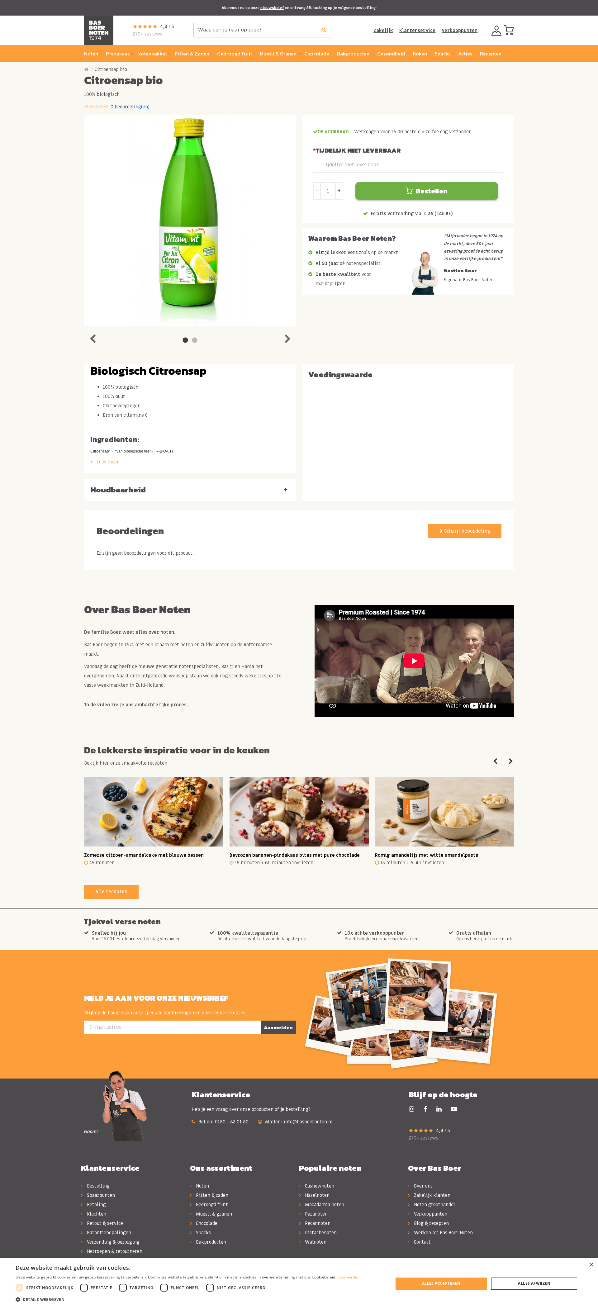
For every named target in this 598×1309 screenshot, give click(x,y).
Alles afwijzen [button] (534, 1283)
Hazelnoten (317, 1195)
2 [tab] (195, 340)
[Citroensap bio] (190, 220)
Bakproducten (210, 1242)
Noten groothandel (434, 1205)
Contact (422, 1242)
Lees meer (108, 462)
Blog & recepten (431, 1223)
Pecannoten (317, 1223)
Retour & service (104, 1223)
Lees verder (348, 1277)
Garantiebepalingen (108, 1233)
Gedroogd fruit (211, 1205)
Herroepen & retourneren (114, 1251)
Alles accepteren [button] (441, 1283)
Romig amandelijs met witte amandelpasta (426, 855)
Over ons (423, 1186)
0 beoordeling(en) (130, 107)
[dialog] (299, 1283)
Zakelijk (383, 30)
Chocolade (206, 1223)
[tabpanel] (190, 220)
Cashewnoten (319, 1186)
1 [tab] (185, 340)
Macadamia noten (324, 1205)
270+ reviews (147, 34)
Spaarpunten (100, 1195)
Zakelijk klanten (431, 1195)
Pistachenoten (320, 1233)
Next (287, 337)
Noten (202, 1186)
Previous (92, 337)
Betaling (96, 1205)
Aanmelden (278, 1027)
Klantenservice (417, 30)
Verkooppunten (459, 30)
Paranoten (316, 1214)
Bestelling (98, 1186)
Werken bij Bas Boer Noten (443, 1233)
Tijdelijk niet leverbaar (358, 150)
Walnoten (315, 1242)
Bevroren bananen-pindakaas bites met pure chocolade (295, 855)
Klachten (96, 1214)
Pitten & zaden (211, 1195)
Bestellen (431, 191)
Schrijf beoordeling (466, 531)
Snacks (203, 1233)
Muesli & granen (213, 1214)
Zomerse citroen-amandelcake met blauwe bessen (144, 855)
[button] (187, 1299)
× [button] (591, 1265)
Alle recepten (111, 892)
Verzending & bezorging (113, 1242)
